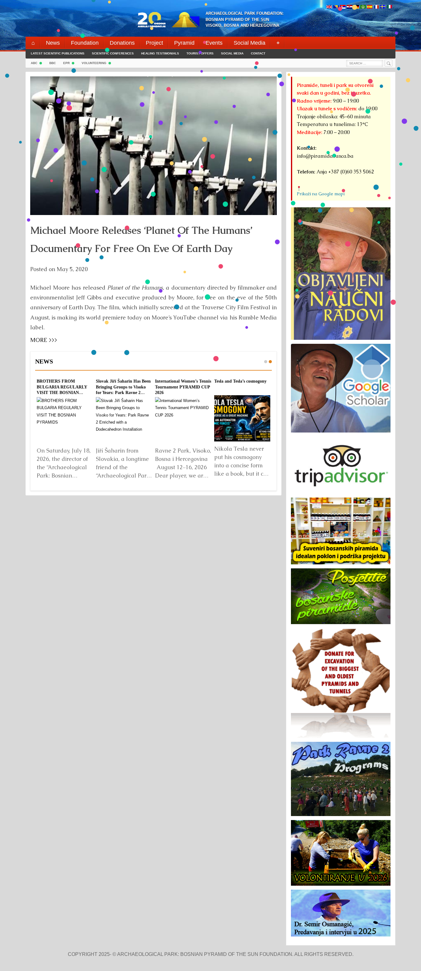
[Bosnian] (336, 7)
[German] (356, 7)
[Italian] (389, 7)
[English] (329, 7)
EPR (66, 63)
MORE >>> (43, 339)
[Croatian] (349, 7)
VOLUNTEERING (94, 63)
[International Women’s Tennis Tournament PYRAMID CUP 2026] (183, 420)
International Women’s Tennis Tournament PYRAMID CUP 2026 (183, 387)
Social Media (232, 53)
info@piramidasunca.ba (325, 156)
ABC (34, 63)
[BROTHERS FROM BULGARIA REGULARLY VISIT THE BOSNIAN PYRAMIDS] (65, 420)
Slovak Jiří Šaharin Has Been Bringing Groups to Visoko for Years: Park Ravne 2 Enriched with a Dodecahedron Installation (123, 392)
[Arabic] (363, 7)
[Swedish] (383, 7)
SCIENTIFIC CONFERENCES (113, 53)
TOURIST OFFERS (200, 53)
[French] (376, 7)
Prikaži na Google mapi (321, 194)
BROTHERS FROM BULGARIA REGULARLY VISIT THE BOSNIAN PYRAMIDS (62, 390)
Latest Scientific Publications (57, 53)
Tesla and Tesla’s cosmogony (240, 381)
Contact (258, 53)
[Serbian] (342, 7)
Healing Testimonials (160, 53)
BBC (52, 63)
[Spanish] (369, 7)
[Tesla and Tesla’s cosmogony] (242, 418)
